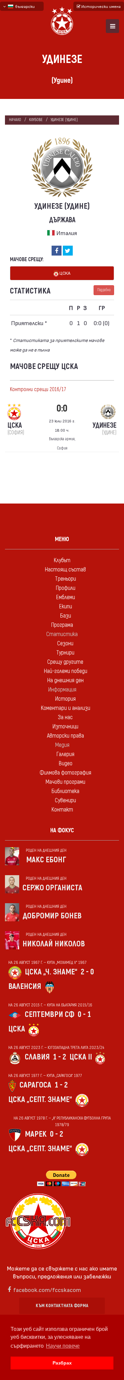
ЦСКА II (80, 1057)
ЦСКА (64, 273)
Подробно (103, 290)
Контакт (62, 809)
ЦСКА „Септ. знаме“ (40, 1099)
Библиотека (65, 791)
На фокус (62, 830)
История (65, 699)
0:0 (62, 408)
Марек (36, 1134)
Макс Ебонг (46, 860)
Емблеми (65, 597)
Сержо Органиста (52, 888)
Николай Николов (53, 944)
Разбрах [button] (62, 1362)
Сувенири (65, 800)
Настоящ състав (65, 569)
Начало (15, 119)
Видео (65, 763)
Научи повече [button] (63, 1346)
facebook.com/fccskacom (47, 1289)
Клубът (62, 560)
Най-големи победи (65, 671)
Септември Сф (49, 1014)
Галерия (65, 754)
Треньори (65, 579)
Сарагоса (35, 1085)
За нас (65, 717)
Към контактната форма (62, 1305)
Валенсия (24, 986)
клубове (36, 119)
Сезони (65, 643)
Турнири (65, 653)
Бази (65, 616)
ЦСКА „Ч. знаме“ (51, 972)
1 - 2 (59, 1057)
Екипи (65, 606)
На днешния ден (65, 680)
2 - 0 (87, 972)
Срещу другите (65, 662)
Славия (37, 1057)
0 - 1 (84, 1014)
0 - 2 (56, 1134)
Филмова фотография (65, 773)
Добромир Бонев (52, 916)
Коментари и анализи (65, 708)
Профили (65, 588)
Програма (62, 625)
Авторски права (65, 736)
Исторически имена (100, 6)
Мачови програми (65, 782)
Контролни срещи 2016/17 (38, 389)
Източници (65, 726)
